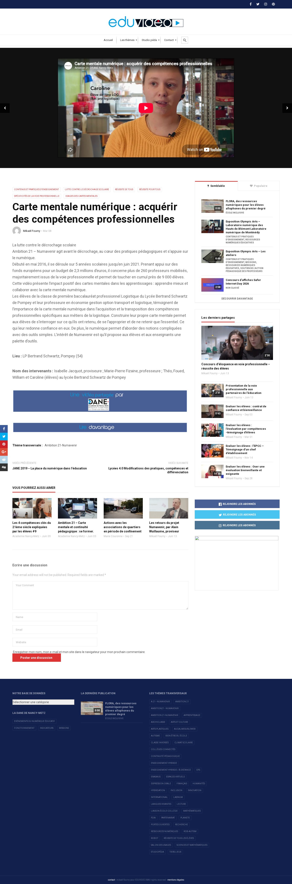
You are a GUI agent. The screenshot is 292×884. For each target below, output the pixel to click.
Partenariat (168, 818)
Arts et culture (179, 722)
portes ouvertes (160, 824)
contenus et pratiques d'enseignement (36, 189)
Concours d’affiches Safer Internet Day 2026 (243, 281)
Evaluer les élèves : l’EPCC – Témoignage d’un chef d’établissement (245, 449)
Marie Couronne (113, 536)
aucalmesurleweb (185, 729)
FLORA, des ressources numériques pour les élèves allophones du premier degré (245, 205)
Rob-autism (190, 831)
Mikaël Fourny (31, 230)
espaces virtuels (175, 777)
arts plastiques (159, 729)
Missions (64, 728)
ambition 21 (182, 701)
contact (111, 880)
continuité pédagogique (165, 756)
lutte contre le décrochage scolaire (87, 189)
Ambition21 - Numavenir (164, 708)
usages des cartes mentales (81, 196)
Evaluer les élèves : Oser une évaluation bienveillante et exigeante (245, 470)
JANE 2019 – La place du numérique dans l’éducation (49, 468)
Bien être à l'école (176, 736)
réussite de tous (124, 189)
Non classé (232, 288)
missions (250, 262)
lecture (181, 804)
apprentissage (192, 715)
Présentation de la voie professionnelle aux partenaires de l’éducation (243, 389)
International (159, 797)
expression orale (161, 783)
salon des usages (161, 845)
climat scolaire (183, 742)
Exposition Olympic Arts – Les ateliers (245, 253)
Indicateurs (46, 728)
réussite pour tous (149, 189)
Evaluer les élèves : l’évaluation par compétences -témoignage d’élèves (246, 429)
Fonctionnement (24, 728)
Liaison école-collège (164, 811)
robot (154, 838)
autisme (155, 736)
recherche (181, 824)
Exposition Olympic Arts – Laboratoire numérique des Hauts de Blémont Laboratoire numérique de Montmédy (246, 227)
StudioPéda (157, 852)
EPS (198, 770)
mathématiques (192, 811)
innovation (194, 790)
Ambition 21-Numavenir (61, 445)
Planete (185, 818)
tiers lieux (175, 852)
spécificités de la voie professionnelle (36, 196)
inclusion (176, 790)
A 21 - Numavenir (160, 701)
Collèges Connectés (163, 749)
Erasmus (156, 777)
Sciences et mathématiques (192, 845)
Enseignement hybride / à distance (171, 770)
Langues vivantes (161, 804)
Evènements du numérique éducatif (34, 721)
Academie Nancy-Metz (25, 536)
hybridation (158, 790)
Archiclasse (158, 722)
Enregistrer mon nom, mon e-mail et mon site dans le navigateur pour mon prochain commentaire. (79, 651)
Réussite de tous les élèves (179, 838)
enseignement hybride (164, 763)
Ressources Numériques (164, 831)
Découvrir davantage (237, 298)
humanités (199, 783)
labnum (178, 797)
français (182, 783)
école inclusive (235, 213)
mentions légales (175, 880)
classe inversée (160, 742)
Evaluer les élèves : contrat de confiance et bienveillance (246, 408)
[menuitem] (108, 40)
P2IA (153, 818)
